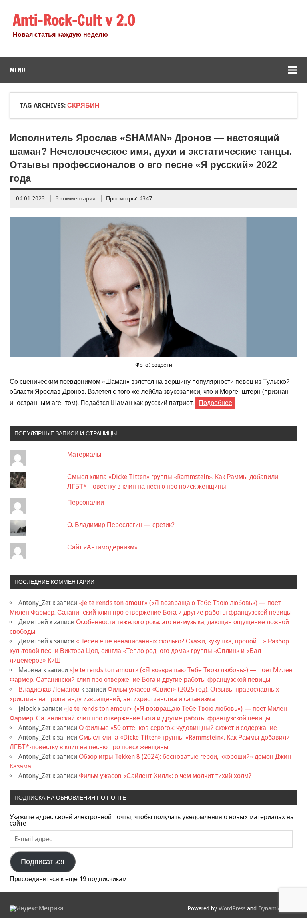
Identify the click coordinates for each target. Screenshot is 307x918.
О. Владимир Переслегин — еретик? (121, 525)
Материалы (84, 454)
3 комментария (76, 198)
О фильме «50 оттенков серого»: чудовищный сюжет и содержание (178, 728)
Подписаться (42, 862)
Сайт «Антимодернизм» (102, 547)
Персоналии (85, 502)
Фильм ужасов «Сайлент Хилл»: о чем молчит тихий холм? (165, 776)
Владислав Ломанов (49, 689)
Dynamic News (277, 908)
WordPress (232, 908)
